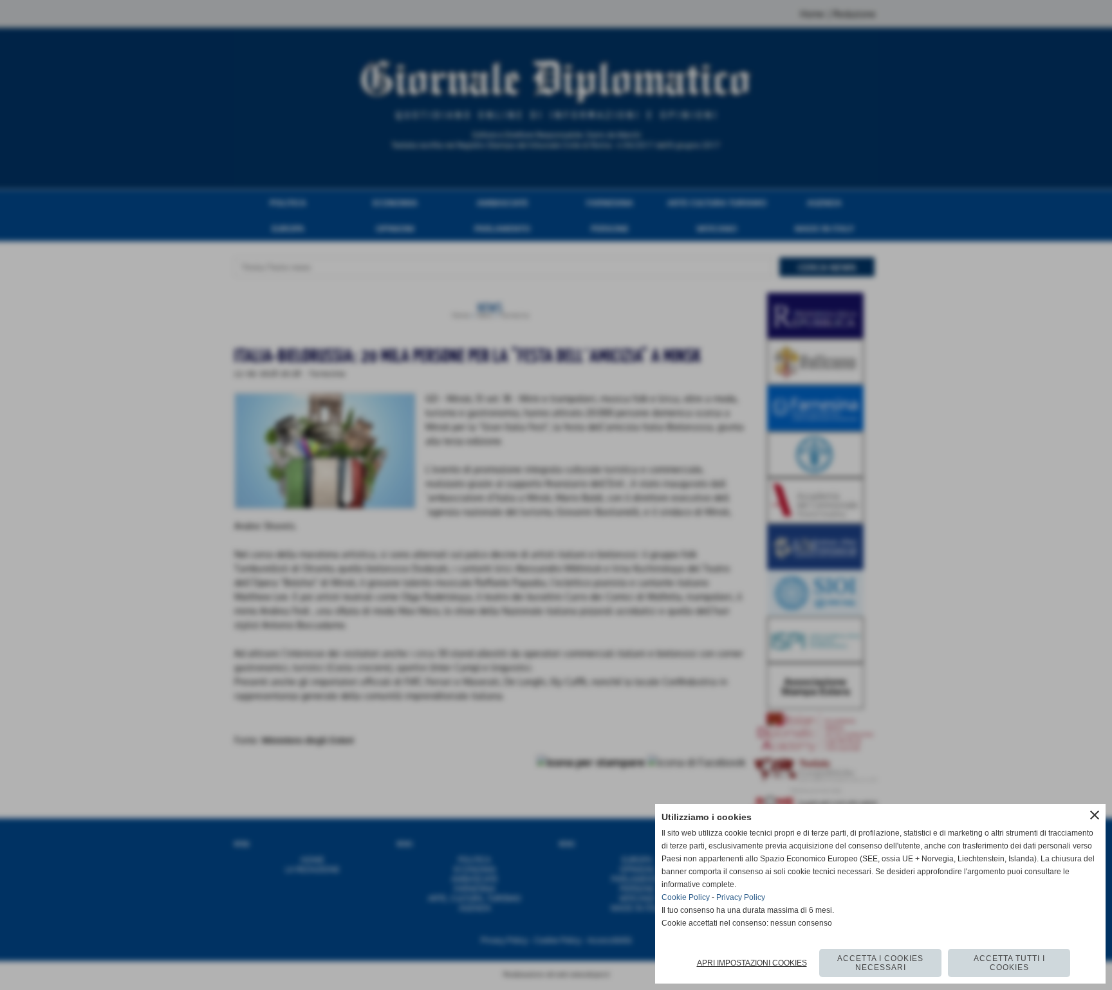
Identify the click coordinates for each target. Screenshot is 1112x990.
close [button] (1094, 815)
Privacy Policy (740, 897)
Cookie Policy (686, 897)
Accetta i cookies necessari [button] (880, 963)
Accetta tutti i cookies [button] (1009, 963)
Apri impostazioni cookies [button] (752, 962)
